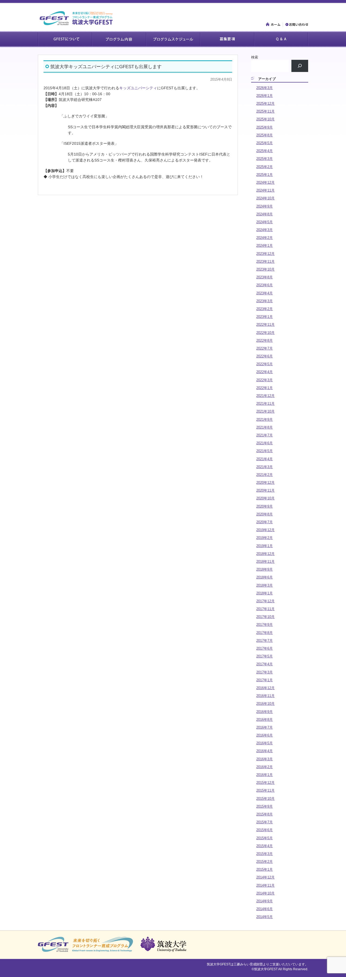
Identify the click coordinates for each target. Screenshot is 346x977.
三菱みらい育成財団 (248, 964)
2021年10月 (265, 411)
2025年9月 (264, 127)
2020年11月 (265, 490)
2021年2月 (264, 475)
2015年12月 (265, 783)
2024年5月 (264, 222)
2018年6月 (264, 577)
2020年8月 (264, 514)
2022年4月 (264, 372)
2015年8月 (264, 814)
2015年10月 (265, 799)
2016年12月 (265, 688)
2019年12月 (265, 530)
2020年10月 (265, 498)
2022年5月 (264, 364)
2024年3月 (264, 230)
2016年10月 (265, 704)
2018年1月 (264, 593)
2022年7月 (264, 348)
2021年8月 (264, 427)
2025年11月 (265, 111)
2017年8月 (264, 633)
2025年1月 (264, 175)
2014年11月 (265, 885)
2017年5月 (264, 656)
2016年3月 (264, 759)
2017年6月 (264, 648)
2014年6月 (264, 909)
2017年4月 (264, 664)
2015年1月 (264, 869)
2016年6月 (264, 735)
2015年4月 (264, 846)
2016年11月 (265, 696)
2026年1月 (264, 96)
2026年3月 (264, 88)
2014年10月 (265, 893)
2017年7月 (264, 641)
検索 (254, 57)
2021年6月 (264, 443)
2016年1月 (264, 775)
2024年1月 (264, 246)
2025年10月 (265, 119)
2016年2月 (264, 767)
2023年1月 (264, 317)
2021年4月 (264, 459)
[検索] (299, 66)
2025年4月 (264, 151)
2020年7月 (264, 522)
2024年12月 (265, 182)
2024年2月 (264, 238)
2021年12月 (265, 396)
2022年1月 (264, 388)
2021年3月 (264, 467)
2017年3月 (264, 672)
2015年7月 (264, 822)
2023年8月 (264, 277)
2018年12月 (265, 554)
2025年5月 (264, 143)
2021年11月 (265, 404)
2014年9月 (264, 901)
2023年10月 (265, 269)
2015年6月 (264, 830)
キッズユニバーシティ (138, 88)
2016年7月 (264, 727)
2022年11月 (265, 325)
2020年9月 (264, 506)
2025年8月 (264, 135)
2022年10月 (265, 333)
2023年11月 (265, 261)
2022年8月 (264, 340)
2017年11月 (265, 609)
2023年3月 (264, 301)
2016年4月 (264, 751)
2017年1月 (264, 680)
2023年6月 (264, 285)
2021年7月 (264, 435)
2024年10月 (265, 198)
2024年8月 (264, 214)
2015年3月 (264, 854)
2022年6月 (264, 356)
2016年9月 (264, 712)
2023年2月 (264, 309)
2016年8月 (264, 720)
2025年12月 (265, 103)
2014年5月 (264, 917)
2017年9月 (264, 625)
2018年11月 (265, 562)
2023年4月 (264, 293)
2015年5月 (264, 838)
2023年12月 (265, 254)
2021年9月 (264, 419)
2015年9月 (264, 806)
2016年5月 (264, 743)
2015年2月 (264, 862)
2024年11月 (265, 190)
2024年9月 (264, 206)
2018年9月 (264, 569)
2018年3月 (264, 585)
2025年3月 (264, 159)
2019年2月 (264, 538)
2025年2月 (264, 167)
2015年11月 (265, 790)
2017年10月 (265, 617)
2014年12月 (265, 877)
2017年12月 (265, 601)
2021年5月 (264, 451)
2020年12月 (265, 483)
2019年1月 (264, 546)
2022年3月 (264, 380)
